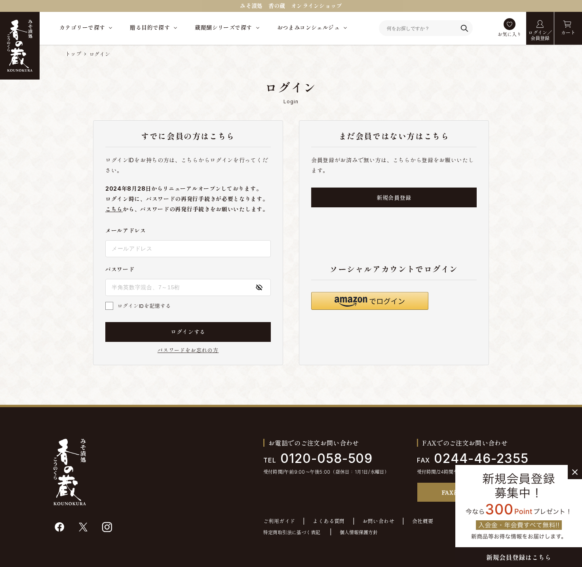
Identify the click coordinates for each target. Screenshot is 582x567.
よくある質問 (328, 521)
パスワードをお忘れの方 (188, 350)
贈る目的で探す (150, 27)
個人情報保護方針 (359, 532)
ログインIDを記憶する (144, 306)
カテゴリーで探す (82, 27)
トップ (73, 54)
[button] (369, 301)
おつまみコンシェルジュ (308, 27)
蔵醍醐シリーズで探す (223, 27)
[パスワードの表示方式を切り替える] (259, 287)
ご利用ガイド (279, 521)
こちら (114, 209)
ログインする (188, 331)
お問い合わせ (378, 521)
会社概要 (423, 521)
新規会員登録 (394, 197)
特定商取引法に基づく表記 (291, 532)
